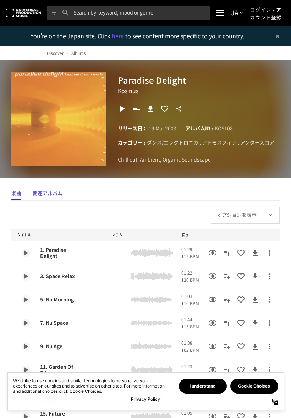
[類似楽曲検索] (212, 253)
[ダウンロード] (150, 108)
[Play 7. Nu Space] (25, 323)
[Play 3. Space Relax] (25, 276)
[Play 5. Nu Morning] (25, 299)
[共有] (179, 108)
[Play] (122, 108)
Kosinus (128, 90)
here (118, 36)
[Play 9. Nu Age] (25, 346)
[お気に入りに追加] (164, 108)
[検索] (218, 13)
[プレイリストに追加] (136, 108)
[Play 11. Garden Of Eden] (25, 369)
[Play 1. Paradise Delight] (25, 252)
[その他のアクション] (269, 253)
